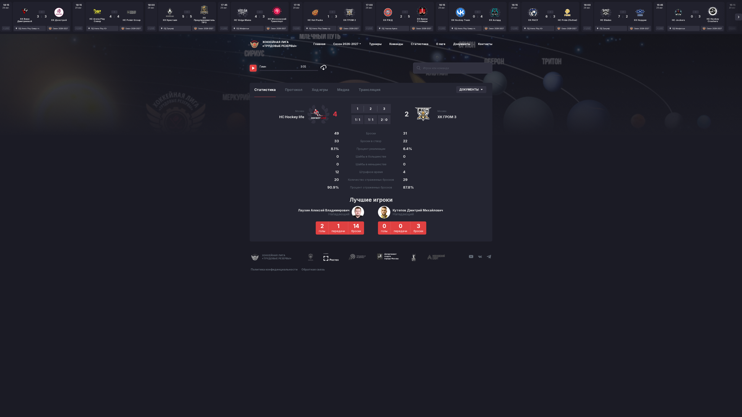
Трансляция (369, 90)
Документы (461, 44)
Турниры (375, 44)
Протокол (293, 90)
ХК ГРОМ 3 (446, 117)
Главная (319, 44)
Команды (396, 44)
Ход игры (320, 90)
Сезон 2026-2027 (346, 44)
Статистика (419, 44)
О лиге (440, 44)
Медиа (343, 90)
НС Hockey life (291, 117)
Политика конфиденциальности (274, 269)
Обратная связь (313, 269)
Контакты (485, 44)
